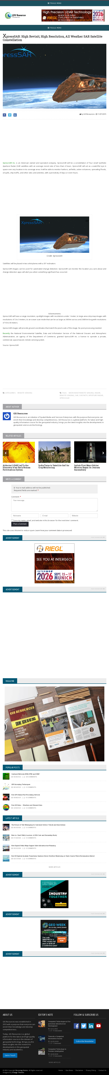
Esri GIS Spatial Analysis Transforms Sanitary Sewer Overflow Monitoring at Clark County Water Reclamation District (53, 856)
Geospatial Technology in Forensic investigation (57, 1050)
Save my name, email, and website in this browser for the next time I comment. (45, 520)
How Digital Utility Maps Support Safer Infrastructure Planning (33, 846)
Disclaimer (79, 1070)
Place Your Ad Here (97, 537)
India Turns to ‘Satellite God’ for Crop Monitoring (53, 466)
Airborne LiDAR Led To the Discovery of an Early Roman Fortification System (17, 467)
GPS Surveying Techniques (20, 784)
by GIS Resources (88, 114)
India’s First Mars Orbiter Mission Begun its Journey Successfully (87, 467)
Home (60, 1070)
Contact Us (102, 1070)
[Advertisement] (54, 140)
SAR (76, 395)
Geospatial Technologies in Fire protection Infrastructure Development (59, 1023)
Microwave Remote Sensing (81, 393)
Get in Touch (10, 1055)
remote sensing (67, 395)
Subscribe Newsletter (85, 1041)
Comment (16, 497)
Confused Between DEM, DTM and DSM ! (25, 774)
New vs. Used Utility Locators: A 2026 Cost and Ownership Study (34, 835)
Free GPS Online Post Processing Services (25, 795)
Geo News (69, 1070)
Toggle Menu (55, 3)
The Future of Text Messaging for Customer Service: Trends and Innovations (38, 825)
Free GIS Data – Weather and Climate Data (26, 805)
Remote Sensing (25, 393)
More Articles (54, 867)
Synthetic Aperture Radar (91, 395)
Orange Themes (18, 1072)
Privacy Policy (91, 1070)
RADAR (97, 393)
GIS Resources (20, 413)
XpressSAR (64, 398)
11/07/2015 (101, 114)
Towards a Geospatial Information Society (56, 1037)
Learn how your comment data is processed (53, 530)
